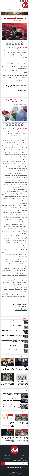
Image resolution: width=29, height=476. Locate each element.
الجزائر (24, 309)
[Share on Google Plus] (19, 43)
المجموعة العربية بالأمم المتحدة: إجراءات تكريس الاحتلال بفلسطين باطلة (13, 391)
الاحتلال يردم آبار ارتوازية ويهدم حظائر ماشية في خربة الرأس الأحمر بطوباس (12, 395)
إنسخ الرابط (8, 86)
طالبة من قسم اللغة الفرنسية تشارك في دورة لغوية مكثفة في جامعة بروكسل (8, 424)
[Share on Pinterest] (13, 43)
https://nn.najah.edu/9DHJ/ (20, 86)
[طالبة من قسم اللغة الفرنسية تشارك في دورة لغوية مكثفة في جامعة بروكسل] (7, 416)
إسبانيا (18, 309)
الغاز (18, 236)
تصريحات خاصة (24, 467)
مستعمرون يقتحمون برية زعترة (17, 400)
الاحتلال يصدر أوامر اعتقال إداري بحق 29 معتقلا (13, 385)
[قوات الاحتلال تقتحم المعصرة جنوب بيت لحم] (26, 406)
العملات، (17, 364)
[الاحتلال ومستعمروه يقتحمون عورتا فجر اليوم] (26, 377)
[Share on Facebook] (22, 43)
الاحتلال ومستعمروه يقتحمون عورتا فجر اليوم (13, 375)
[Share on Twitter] (16, 43)
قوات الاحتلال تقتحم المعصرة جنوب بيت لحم (14, 404)
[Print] (7, 43)
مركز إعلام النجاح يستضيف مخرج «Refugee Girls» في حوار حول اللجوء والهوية (22, 423)
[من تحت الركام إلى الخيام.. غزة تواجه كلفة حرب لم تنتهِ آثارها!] (26, 382)
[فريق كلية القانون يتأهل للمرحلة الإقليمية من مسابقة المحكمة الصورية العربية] (21, 432)
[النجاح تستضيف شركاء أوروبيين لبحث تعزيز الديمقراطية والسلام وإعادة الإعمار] (7, 432)
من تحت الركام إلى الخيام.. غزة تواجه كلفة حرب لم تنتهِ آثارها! (12, 381)
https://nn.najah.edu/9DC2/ (19, 359)
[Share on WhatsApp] (10, 43)
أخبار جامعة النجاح (23, 411)
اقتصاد (23, 9)
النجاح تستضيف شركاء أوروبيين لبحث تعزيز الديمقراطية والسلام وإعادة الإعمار (7, 439)
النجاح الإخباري (25, 5)
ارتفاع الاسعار (22, 90)
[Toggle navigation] (21, 1)
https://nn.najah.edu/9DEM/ (19, 304)
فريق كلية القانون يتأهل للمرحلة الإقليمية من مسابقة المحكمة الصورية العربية (22, 439)
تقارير (26, 445)
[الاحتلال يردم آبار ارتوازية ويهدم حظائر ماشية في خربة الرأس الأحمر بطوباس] (26, 396)
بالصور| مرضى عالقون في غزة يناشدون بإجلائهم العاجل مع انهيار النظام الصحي (12, 460)
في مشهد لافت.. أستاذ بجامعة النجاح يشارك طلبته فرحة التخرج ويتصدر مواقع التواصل (12, 455)
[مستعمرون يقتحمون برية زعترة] (26, 401)
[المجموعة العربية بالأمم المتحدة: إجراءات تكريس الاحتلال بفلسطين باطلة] (26, 391)
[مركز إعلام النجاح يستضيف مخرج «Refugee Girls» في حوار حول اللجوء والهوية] (21, 416)
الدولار (24, 364)
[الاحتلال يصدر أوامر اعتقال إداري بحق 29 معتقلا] (26, 386)
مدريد (13, 275)
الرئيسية (27, 9)
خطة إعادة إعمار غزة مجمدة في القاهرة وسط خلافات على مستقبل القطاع (12, 448)
